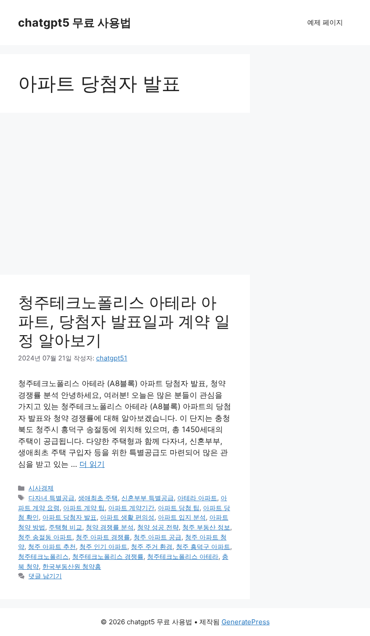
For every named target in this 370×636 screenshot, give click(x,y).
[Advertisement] (125, 185)
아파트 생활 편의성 (127, 517)
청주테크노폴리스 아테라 (182, 556)
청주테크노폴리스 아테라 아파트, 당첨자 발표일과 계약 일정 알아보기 (124, 321)
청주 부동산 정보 (206, 527)
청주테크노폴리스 (43, 556)
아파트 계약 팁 (84, 508)
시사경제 (41, 488)
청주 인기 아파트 (103, 546)
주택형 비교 (65, 527)
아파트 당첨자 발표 (69, 517)
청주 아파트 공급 (157, 537)
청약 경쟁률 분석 (110, 527)
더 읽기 (92, 464)
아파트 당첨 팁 (178, 508)
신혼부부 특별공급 (147, 498)
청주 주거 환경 (151, 546)
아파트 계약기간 (131, 508)
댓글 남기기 (45, 576)
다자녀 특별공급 (51, 498)
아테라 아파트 (197, 498)
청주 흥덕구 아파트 (203, 546)
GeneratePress (246, 622)
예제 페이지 (325, 22)
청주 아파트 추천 (52, 546)
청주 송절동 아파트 (45, 537)
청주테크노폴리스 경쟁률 (107, 556)
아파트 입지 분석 (182, 517)
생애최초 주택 (98, 498)
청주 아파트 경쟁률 (103, 537)
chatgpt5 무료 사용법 (74, 22)
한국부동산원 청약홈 (71, 566)
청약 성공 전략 (158, 527)
